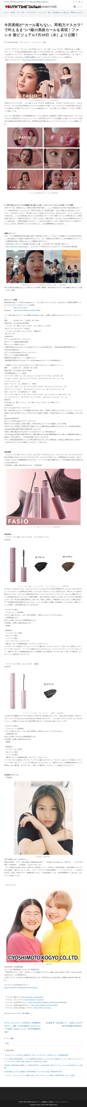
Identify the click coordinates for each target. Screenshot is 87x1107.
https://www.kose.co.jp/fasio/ (34, 1000)
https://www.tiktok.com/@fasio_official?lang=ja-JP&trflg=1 (48, 1002)
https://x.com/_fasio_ (21, 308)
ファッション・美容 (39, 42)
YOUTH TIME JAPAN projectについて (29, 1102)
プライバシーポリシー (61, 1102)
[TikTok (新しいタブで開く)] (82, 2)
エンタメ (26, 42)
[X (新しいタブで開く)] (73, 2)
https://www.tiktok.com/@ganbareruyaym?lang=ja (20, 987)
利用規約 (44, 1102)
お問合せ (51, 1102)
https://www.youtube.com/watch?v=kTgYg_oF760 (38, 60)
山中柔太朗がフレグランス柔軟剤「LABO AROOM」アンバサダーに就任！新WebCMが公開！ (33, 1071)
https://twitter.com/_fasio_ (42, 1008)
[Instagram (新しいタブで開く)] (76, 2)
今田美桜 (27, 1013)
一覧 (23, 1013)
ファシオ (18, 1013)
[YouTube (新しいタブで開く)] (79, 2)
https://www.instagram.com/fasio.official (27, 310)
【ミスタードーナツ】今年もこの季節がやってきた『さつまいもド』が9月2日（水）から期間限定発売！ (36, 1055)
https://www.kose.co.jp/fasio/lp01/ (17, 246)
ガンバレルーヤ (11, 1013)
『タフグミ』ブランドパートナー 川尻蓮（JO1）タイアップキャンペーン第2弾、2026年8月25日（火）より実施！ (39, 1075)
